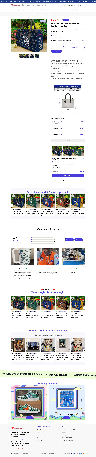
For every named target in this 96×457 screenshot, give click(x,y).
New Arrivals (39, 13)
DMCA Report (25, 453)
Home (34, 13)
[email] (22, 439)
